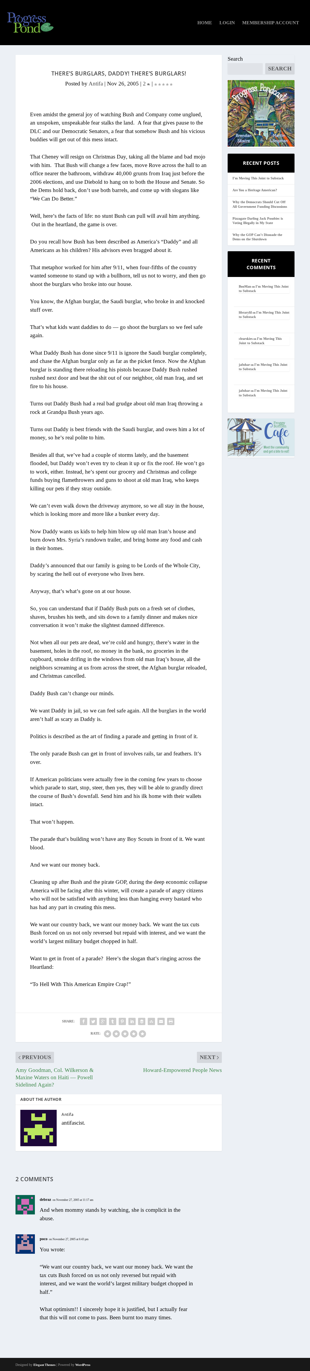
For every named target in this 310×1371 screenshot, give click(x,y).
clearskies (246, 339)
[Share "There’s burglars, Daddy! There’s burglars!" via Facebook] (83, 1021)
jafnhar (244, 365)
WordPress (82, 1365)
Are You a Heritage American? (254, 190)
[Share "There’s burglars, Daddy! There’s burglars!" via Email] (161, 1021)
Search (235, 59)
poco (43, 1239)
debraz (45, 1199)
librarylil (245, 312)
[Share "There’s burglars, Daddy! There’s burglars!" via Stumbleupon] (151, 1021)
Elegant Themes (44, 1365)
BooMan (245, 286)
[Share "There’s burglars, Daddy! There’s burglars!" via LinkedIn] (132, 1021)
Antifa (96, 84)
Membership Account (270, 23)
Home (204, 23)
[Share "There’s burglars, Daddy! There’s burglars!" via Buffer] (142, 1021)
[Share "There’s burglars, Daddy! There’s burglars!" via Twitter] (93, 1021)
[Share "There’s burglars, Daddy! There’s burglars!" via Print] (171, 1021)
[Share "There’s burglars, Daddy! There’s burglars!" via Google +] (103, 1021)
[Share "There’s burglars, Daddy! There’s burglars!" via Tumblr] (112, 1021)
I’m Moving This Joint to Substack (258, 178)
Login (227, 23)
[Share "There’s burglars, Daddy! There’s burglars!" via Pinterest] (122, 1021)
